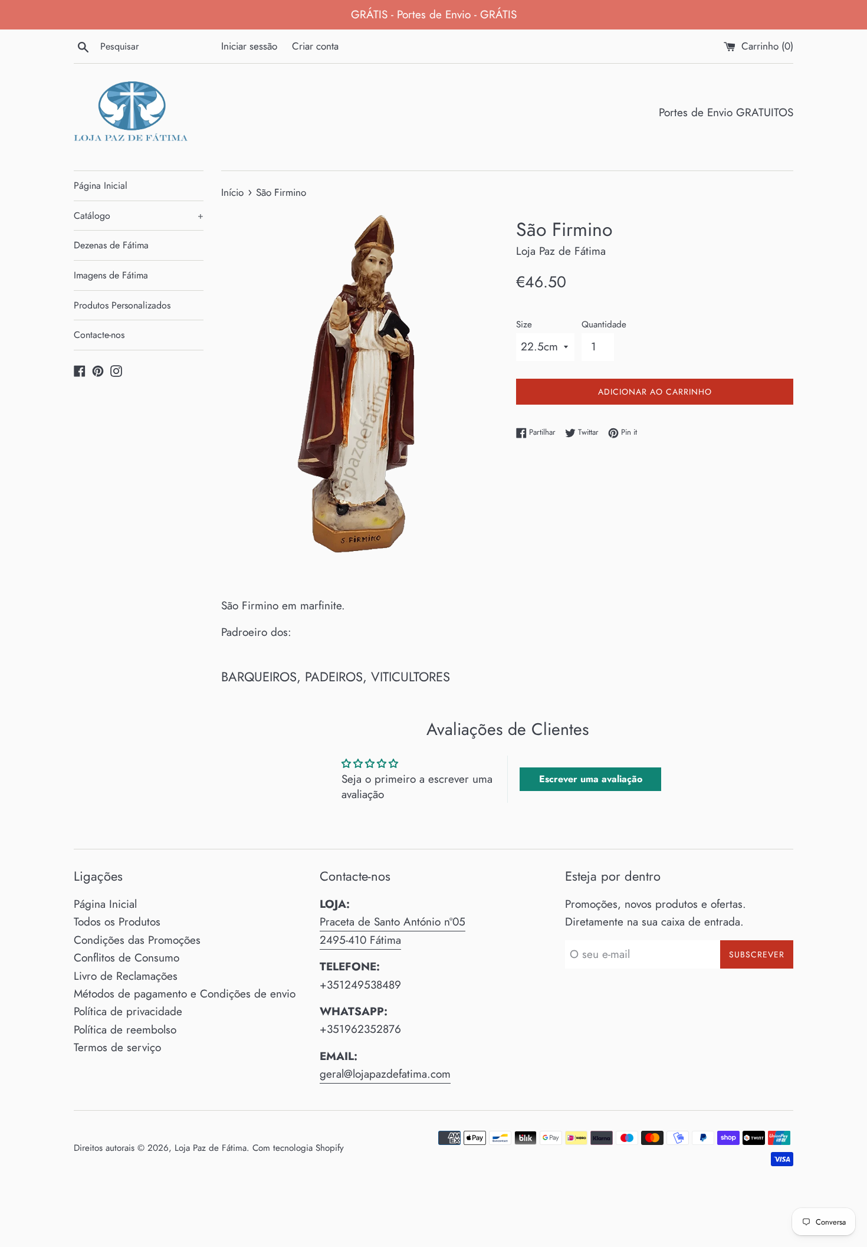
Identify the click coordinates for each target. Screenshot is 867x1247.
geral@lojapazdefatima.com (385, 1074)
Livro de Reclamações (126, 976)
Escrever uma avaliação (590, 779)
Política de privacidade (128, 1011)
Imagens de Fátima (111, 275)
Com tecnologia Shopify (298, 1147)
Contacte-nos (99, 335)
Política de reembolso (125, 1030)
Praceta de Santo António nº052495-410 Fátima (392, 930)
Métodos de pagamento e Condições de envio (184, 994)
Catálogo (138, 215)
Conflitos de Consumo (126, 958)
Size (524, 324)
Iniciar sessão (249, 46)
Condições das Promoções (137, 940)
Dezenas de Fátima (111, 245)
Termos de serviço (117, 1047)
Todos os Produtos (117, 922)
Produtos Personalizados (122, 305)
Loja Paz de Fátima (211, 1147)
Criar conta (315, 46)
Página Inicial (100, 185)
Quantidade (604, 324)
